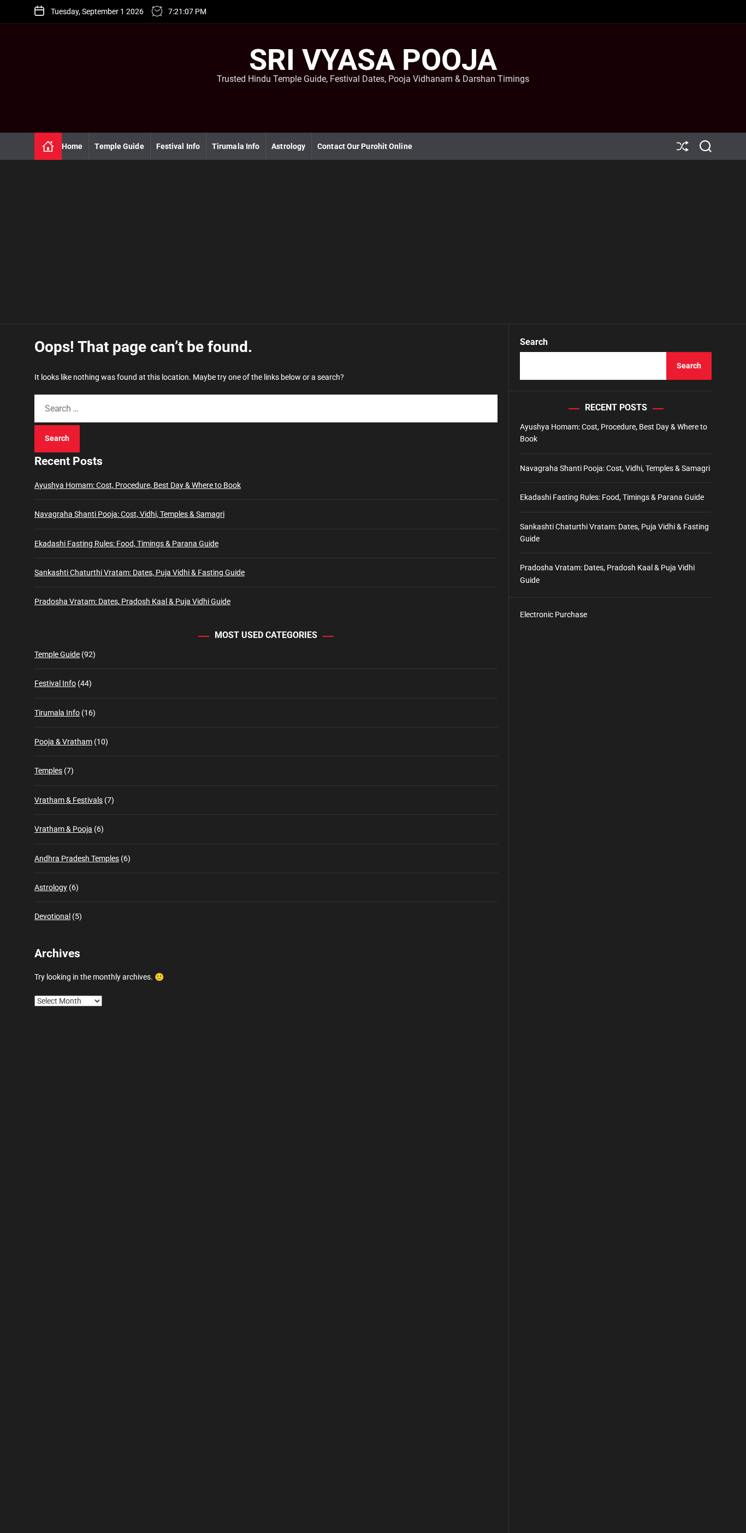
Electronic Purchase (553, 614)
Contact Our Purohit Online (364, 146)
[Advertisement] (373, 241)
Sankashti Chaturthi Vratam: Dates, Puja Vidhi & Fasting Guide (139, 572)
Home (72, 146)
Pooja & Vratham (63, 741)
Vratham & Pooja (63, 829)
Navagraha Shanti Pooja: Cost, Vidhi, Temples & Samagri (129, 514)
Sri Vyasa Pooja (373, 60)
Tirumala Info (235, 146)
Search (534, 342)
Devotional (52, 916)
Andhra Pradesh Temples (76, 858)
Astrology (288, 146)
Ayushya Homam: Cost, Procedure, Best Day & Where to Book (137, 485)
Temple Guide (119, 146)
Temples (48, 770)
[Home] (48, 146)
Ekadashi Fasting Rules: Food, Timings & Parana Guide (126, 543)
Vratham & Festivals (68, 800)
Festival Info (178, 146)
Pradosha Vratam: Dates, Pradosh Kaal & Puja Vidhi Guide (132, 601)
